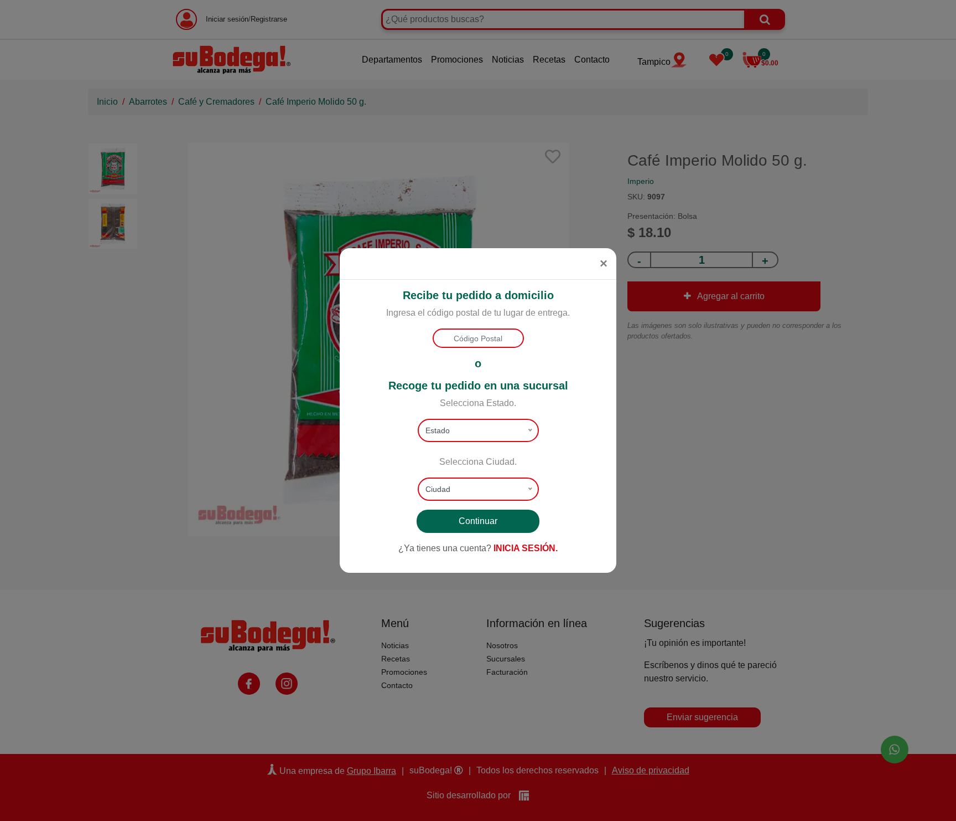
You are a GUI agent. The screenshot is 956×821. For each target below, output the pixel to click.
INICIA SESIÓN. (525, 548)
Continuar (478, 521)
